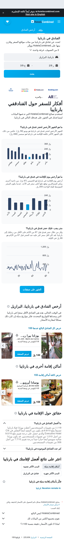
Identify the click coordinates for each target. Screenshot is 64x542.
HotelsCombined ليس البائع (45, 513)
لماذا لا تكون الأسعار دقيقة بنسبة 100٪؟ (40, 523)
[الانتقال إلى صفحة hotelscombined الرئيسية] (42, 21)
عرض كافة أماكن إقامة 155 (47, 375)
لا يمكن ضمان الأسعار (51, 504)
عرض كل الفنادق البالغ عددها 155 (44, 328)
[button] (3, 13)
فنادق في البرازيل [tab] (31, 473)
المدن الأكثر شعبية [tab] (31, 466)
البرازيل (33, 537)
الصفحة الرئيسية (46, 537)
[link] (32, 289)
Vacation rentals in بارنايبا (48, 488)
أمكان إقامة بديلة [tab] (51, 466)
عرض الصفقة (23, 353)
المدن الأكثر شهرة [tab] (51, 473)
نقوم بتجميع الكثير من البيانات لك (43, 518)
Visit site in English (35, 14)
